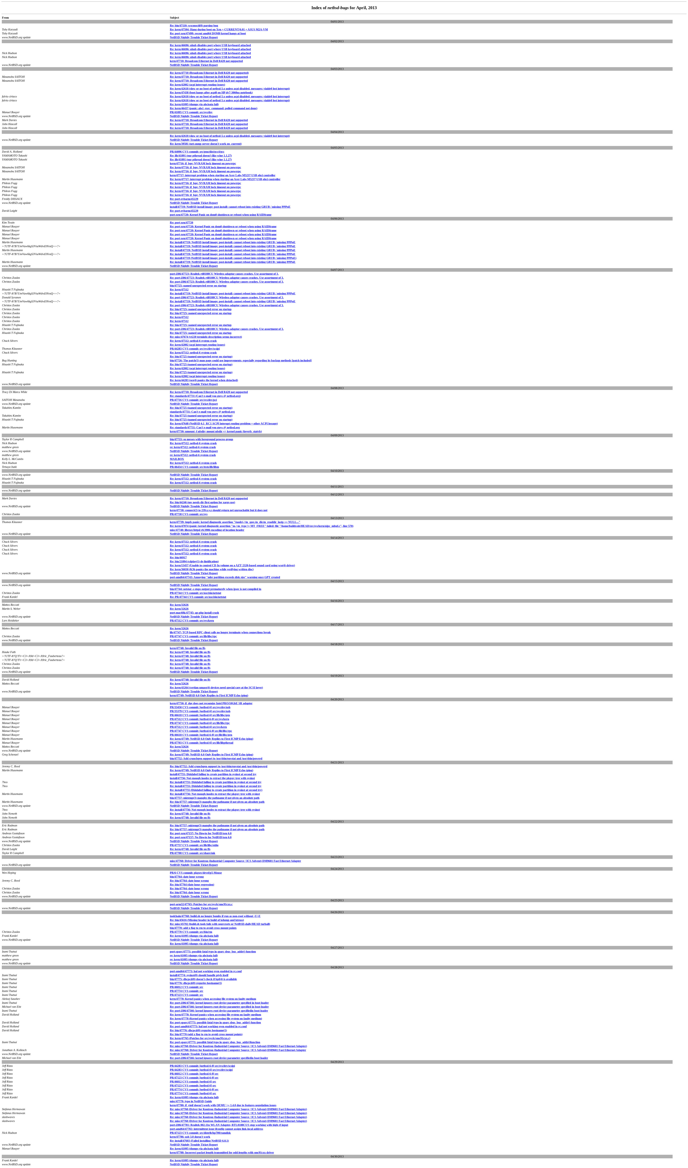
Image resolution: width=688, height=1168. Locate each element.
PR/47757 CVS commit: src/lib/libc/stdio (194, 845)
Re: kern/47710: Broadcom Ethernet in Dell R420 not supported (209, 76)
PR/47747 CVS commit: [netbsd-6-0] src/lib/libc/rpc (201, 730)
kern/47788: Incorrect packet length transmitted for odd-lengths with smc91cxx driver (222, 1152)
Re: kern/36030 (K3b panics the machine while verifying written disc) (212, 569)
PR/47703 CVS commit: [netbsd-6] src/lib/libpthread (201, 742)
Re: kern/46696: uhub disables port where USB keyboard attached (210, 45)
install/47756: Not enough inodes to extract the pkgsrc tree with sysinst (212, 778)
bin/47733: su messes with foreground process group (201, 439)
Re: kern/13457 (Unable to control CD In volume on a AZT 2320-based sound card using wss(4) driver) (232, 565)
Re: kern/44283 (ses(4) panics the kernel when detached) (204, 380)
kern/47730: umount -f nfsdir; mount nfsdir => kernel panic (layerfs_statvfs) (216, 431)
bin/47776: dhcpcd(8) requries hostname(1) (196, 983)
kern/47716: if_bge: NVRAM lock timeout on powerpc (203, 163)
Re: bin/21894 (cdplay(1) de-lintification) (194, 561)
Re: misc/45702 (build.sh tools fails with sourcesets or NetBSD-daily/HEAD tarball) (220, 923)
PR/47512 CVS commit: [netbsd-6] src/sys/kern (198, 726)
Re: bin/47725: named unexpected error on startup (200, 309)
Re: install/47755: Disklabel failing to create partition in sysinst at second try (215, 782)
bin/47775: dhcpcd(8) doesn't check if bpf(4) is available (203, 979)
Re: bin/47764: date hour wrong (189, 880)
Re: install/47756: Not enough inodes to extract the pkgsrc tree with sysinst (215, 793)
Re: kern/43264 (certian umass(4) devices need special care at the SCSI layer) (216, 687)
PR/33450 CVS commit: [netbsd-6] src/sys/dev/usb (200, 707)
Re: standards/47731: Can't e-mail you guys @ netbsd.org (205, 427)
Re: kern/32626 (179, 604)
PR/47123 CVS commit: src (186, 994)
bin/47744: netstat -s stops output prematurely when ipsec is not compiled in (215, 589)
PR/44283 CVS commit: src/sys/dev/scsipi (195, 348)
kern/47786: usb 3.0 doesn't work (190, 1136)
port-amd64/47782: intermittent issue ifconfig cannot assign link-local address (216, 1128)
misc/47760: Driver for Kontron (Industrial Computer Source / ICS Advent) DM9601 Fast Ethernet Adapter (235, 860)
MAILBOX (177, 459)
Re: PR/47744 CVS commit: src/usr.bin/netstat (198, 596)
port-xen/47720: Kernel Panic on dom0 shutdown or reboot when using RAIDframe (220, 214)
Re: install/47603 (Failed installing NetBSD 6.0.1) (199, 1140)
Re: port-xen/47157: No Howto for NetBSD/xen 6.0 (200, 833)
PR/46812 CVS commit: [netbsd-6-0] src (194, 1073)
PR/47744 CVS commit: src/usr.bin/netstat (195, 592)
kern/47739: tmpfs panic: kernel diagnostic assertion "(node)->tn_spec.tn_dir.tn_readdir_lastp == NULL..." (235, 522)
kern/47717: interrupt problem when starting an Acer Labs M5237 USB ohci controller (222, 175)
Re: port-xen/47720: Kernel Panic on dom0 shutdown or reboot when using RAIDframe (223, 226)
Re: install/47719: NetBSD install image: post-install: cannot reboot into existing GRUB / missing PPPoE (232, 242)
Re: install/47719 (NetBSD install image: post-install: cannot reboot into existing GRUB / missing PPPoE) (233, 258)
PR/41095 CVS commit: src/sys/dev (191, 112)
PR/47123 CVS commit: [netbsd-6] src (193, 1085)
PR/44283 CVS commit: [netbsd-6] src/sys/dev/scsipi (201, 1069)
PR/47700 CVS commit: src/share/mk (192, 853)
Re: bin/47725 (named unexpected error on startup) (201, 356)
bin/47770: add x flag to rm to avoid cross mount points (203, 927)
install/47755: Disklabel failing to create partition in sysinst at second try (213, 774)
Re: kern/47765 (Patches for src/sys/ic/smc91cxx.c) (200, 1038)
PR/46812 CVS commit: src (186, 987)
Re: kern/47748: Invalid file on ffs (190, 652)
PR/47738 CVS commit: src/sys (188, 514)
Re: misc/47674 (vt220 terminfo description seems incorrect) (206, 336)
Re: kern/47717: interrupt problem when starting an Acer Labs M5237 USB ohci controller (225, 179)
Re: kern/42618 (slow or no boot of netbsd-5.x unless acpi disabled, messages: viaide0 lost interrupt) (230, 88)
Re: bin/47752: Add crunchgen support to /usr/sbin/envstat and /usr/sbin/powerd (218, 766)
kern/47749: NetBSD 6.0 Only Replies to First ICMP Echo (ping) (209, 695)
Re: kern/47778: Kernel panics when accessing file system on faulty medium (215, 1014)
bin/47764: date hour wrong (187, 876)
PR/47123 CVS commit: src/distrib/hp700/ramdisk (200, 1132)
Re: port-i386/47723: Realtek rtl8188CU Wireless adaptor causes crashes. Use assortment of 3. (227, 277)
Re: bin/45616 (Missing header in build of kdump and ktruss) (207, 920)
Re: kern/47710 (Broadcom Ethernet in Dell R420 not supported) (209, 72)
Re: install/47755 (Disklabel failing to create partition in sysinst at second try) (216, 790)
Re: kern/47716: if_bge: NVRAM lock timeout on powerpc (205, 167)
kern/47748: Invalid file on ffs (187, 648)
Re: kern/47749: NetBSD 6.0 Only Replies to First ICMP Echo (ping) (211, 738)
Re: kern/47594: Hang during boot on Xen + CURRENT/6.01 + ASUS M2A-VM (219, 29)
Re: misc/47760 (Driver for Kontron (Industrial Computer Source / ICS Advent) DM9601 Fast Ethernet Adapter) (238, 1046)
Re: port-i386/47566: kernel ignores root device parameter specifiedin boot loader (219, 1010)
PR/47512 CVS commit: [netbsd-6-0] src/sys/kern (199, 719)
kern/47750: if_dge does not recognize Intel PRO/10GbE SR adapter (211, 703)
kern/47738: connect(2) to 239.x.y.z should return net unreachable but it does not (218, 510)
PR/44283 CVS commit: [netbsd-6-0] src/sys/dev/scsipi (202, 1065)
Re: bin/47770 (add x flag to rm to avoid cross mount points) (206, 1034)
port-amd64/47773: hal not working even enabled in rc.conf (206, 971)
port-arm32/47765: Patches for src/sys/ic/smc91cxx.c (201, 904)
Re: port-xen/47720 (181, 222)
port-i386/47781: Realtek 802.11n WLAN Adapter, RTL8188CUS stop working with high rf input (229, 1124)
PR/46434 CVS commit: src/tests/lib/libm (194, 466)
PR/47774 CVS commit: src (186, 990)
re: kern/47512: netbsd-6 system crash (193, 447)
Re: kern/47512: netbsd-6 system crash (193, 340)
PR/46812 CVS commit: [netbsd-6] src (193, 1081)
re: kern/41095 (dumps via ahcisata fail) (194, 955)
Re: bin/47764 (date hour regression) (192, 884)
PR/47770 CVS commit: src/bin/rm (191, 931)
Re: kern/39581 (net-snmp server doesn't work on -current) (206, 143)
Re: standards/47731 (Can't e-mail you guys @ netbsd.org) (205, 395)
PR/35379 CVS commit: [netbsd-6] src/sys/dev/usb (200, 711)
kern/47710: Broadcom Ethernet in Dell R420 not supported (206, 61)
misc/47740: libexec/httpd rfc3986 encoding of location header (207, 529)
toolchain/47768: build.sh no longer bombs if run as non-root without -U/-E (215, 916)
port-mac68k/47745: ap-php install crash (194, 612)
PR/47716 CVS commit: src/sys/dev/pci (193, 399)
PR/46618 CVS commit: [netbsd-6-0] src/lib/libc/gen (201, 734)
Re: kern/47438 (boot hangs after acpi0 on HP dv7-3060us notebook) (211, 92)
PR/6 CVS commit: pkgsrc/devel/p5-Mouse (196, 872)
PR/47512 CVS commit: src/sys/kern (192, 620)
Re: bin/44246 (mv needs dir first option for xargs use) (202, 502)
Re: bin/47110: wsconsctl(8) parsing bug (194, 25)
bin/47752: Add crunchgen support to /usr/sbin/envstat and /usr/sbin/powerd (216, 758)
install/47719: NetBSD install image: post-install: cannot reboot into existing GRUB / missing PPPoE (230, 206)
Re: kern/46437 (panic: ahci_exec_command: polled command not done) (213, 108)
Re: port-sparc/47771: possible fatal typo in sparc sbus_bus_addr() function (215, 1022)
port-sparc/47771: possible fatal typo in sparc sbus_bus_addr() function (213, 951)
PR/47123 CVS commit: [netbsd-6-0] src (194, 1077)
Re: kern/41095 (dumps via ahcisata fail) (194, 104)
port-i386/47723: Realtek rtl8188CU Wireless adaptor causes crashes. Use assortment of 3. (224, 273)
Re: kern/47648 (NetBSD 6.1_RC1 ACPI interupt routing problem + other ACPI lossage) (224, 423)
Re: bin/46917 (178, 557)
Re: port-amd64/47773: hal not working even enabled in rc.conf (208, 1026)
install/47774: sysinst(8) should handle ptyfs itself (199, 975)
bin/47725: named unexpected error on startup (198, 285)
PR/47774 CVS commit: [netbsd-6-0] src (194, 1089)
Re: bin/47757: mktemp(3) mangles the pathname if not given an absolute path (217, 801)
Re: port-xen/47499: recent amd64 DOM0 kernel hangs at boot (208, 33)
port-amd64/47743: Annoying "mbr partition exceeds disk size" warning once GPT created (225, 577)
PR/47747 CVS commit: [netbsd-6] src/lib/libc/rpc (200, 723)
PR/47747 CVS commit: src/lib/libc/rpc (193, 636)
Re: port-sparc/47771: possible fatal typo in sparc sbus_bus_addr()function (215, 1042)
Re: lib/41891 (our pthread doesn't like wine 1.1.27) (201, 155)
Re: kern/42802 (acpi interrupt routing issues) (197, 84)
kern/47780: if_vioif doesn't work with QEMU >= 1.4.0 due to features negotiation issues (223, 1105)
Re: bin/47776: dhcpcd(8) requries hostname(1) (198, 1030)
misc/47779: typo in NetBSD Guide (191, 1101)
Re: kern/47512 (179, 289)
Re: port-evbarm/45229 (184, 198)
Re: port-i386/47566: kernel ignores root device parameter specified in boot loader (219, 1002)
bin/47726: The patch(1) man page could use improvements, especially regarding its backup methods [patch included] (241, 360)
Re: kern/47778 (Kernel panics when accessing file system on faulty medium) (216, 1018)
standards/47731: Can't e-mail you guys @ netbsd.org (202, 411)
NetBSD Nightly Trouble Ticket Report (194, 37)
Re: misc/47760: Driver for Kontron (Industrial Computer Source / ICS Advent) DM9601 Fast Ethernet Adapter (238, 1050)
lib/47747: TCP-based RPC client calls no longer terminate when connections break (220, 632)
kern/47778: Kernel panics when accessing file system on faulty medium (213, 998)
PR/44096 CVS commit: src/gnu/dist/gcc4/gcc (197, 151)
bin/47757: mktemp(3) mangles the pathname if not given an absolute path (214, 797)
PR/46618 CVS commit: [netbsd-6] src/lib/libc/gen (200, 715)
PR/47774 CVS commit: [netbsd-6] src (193, 1093)
